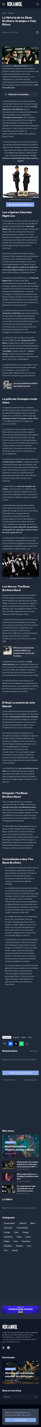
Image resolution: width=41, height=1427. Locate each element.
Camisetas (8, 1228)
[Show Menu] (3, 4)
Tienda (14, 1250)
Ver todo (33, 1051)
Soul (29, 1037)
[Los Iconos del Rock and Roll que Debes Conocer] (7, 385)
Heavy (19, 1237)
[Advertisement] (20, 40)
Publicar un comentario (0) (20, 1073)
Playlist (6, 1241)
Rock (29, 1246)
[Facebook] (10, 1043)
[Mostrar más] (27, 1043)
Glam (16, 1232)
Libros (28, 1237)
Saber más (25, 1415)
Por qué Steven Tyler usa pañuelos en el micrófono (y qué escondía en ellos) (26, 1188)
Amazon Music (9, 1223)
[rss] (8, 1347)
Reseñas (19, 1246)
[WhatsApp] (21, 1043)
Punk (16, 1241)
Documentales (22, 1228)
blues (29, 538)
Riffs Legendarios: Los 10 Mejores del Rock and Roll (27, 1176)
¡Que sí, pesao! (20, 1420)
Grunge (26, 1232)
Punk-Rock (26, 1241)
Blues (24, 1037)
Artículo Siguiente (30, 1080)
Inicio (4, 13)
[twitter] (3, 1347)
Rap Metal (8, 1246)
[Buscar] (37, 4)
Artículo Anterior (10, 1080)
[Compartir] (36, 32)
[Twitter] (16, 1043)
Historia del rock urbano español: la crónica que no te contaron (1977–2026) (27, 1164)
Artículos (11, 13)
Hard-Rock (8, 1237)
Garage (7, 1232)
